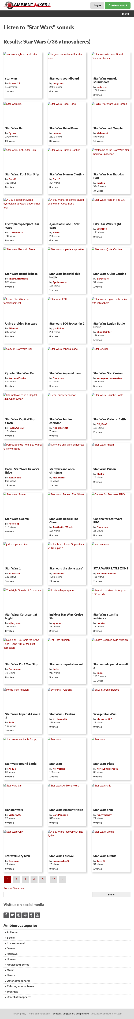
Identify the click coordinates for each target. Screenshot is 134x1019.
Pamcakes (15, 573)
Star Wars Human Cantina (66, 174)
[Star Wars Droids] (111, 841)
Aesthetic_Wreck (63, 527)
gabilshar (58, 328)
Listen (12, 71)
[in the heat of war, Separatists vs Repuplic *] (67, 554)
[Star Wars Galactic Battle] (111, 404)
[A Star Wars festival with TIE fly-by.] (67, 841)
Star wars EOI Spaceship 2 (66, 323)
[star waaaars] (111, 554)
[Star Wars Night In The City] (111, 209)
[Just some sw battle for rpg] (22, 749)
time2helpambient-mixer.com (106, 1013)
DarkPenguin (60, 814)
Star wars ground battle (20, 763)
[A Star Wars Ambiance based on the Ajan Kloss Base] (67, 209)
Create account (118, 5)
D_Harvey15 (60, 719)
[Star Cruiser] (111, 358)
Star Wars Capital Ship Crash (20, 421)
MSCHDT (102, 229)
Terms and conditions (39, 1013)
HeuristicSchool (106, 573)
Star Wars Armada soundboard (105, 80)
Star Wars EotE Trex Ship (21, 664)
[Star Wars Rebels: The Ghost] (67, 504)
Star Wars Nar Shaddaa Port (108, 176)
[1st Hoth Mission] (67, 649)
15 (53, 879)
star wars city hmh (17, 856)
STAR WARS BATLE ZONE (110, 568)
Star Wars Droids (104, 856)
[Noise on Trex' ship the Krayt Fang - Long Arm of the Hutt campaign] (22, 649)
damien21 (14, 83)
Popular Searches (13, 888)
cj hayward (15, 623)
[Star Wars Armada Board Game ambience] (111, 64)
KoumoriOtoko (17, 378)
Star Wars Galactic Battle (109, 419)
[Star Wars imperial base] (67, 358)
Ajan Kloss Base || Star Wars (64, 226)
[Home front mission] (22, 699)
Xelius (12, 768)
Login (97, 5)
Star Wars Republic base (21, 273)
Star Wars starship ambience (105, 616)
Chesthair (58, 378)
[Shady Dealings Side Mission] (111, 649)
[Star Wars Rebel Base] (67, 113)
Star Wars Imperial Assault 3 (22, 716)
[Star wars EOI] (67, 309)
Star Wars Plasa (103, 763)
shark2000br (104, 332)
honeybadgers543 (107, 768)
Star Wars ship (103, 809)
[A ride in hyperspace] (67, 600)
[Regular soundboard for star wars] (67, 64)
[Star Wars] (67, 749)
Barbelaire (103, 278)
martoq (101, 183)
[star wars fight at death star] (22, 64)
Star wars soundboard (64, 78)
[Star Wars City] (22, 841)
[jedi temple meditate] (22, 554)
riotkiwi (101, 623)
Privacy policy (19, 1013)
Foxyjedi (14, 523)
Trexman (14, 861)
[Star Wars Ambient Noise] (67, 795)
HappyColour (16, 427)
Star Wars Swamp (17, 518)
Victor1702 (15, 814)
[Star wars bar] (22, 795)
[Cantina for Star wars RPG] (111, 504)
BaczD (12, 179)
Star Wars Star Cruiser (108, 373)
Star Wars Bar (14, 128)
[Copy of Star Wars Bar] (22, 358)
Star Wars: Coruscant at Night (21, 616)
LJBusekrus (16, 232)
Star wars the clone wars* (66, 568)
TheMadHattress (18, 278)
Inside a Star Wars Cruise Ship (66, 616)
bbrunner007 (104, 719)
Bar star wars (14, 809)
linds (56, 669)
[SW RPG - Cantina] (67, 699)
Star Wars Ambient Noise (66, 809)
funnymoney (104, 814)
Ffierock (13, 328)
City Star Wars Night (107, 224)
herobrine (58, 573)
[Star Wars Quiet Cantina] (111, 259)
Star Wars (55, 763)
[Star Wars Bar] (22, 113)
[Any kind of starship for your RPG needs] (111, 600)
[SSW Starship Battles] (111, 699)
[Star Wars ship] (111, 795)
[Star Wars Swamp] (22, 504)
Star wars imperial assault (66, 664)
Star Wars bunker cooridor (61, 421)
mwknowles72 (61, 861)
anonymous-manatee (109, 378)
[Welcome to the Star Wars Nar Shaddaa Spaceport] (111, 159)
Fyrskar (13, 133)
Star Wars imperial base (65, 373)
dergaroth (58, 83)
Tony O (101, 861)
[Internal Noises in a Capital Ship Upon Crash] (22, 404)
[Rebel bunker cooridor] (67, 404)
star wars (11, 78)
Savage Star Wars (105, 714)
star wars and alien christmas (62, 471)
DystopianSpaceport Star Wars (22, 226)
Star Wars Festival (61, 856)
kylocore (58, 623)
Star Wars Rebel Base (63, 128)
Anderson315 (61, 427)
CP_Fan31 (103, 424)
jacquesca (15, 477)
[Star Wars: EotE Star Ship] (22, 159)
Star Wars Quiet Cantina (109, 273)
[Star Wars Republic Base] (22, 259)
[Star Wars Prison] (111, 454)
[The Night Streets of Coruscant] (22, 600)
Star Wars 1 (13, 568)
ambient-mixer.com (29, 5)
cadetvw (102, 87)
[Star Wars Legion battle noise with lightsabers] (111, 309)
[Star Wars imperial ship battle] (67, 259)
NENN (56, 232)
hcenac (57, 133)
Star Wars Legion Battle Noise (109, 325)
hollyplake (59, 768)
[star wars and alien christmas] (67, 454)
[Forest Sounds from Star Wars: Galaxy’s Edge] (22, 454)
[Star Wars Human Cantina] (67, 159)
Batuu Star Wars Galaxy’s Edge (22, 471)
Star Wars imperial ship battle (64, 275)
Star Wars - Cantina (62, 714)
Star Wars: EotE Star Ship (22, 174)
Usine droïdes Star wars (21, 323)
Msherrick (102, 133)
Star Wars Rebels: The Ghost (63, 520)
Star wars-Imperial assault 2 (110, 666)
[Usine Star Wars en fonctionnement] (22, 309)
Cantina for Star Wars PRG (107, 520)
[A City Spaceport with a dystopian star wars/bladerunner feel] (22, 209)
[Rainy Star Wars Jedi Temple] (111, 113)
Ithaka (100, 474)
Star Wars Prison (104, 469)
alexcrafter (59, 477)
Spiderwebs (60, 282)
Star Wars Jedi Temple (107, 128)
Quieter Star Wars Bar (20, 373)
